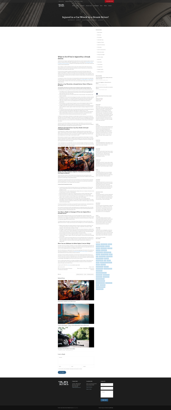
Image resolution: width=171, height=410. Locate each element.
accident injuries (104, 244)
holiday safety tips (100, 258)
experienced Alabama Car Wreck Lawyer (80, 251)
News (101, 5)
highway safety (109, 256)
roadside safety (99, 274)
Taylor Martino (106, 276)
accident (98, 244)
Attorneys (82, 5)
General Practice (80, 274)
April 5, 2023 (61, 326)
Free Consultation (109, 1)
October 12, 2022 (62, 350)
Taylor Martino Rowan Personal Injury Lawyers (104, 95)
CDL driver (98, 250)
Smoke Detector (106, 274)
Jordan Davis (98, 140)
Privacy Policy (76, 407)
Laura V (97, 215)
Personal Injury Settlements (101, 272)
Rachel (97, 169)
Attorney (107, 246)
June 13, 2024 (61, 303)
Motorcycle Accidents (101, 52)
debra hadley (98, 227)
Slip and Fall (99, 59)
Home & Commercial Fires (102, 49)
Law (85, 274)
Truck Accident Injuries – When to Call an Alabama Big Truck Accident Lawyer (73, 325)
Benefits (98, 248)
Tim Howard (98, 179)
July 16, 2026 (98, 89)
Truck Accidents (100, 64)
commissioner (104, 250)
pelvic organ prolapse (107, 268)
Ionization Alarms (99, 260)
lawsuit (108, 260)
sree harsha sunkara (99, 191)
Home (73, 5)
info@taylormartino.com (69, 1)
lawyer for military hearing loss (106, 262)
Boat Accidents (100, 32)
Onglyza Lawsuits (99, 268)
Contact (110, 5)
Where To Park (88, 389)
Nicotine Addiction (100, 266)
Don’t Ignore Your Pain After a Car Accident (66, 348)
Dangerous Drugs (99, 252)
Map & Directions (89, 387)
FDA (97, 256)
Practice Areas (89, 5)
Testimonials (96, 5)
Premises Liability (100, 57)
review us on (98, 100)
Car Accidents (100, 37)
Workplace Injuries (100, 69)
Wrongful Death (100, 66)
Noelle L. (97, 124)
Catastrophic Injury (100, 39)
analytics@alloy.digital (103, 89)
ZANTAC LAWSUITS (101, 71)
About (77, 5)
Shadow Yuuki (98, 159)
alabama (110, 244)
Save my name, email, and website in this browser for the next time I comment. (70, 368)
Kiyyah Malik (98, 148)
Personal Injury (90, 274)
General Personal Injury (101, 44)
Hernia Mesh (99, 47)
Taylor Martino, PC (67, 303)
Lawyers (98, 264)
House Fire (106, 258)
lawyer (98, 262)
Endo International (105, 254)
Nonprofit (106, 266)
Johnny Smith (98, 104)
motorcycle (103, 264)
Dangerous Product (107, 252)
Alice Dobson (98, 203)
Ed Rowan (98, 254)
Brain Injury (99, 34)
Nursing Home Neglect (101, 54)
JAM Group (111, 407)
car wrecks (110, 248)
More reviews (98, 238)
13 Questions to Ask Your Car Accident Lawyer (67, 301)
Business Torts (103, 248)
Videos (105, 5)
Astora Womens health (100, 246)
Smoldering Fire (99, 276)
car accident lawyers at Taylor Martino (87, 79)
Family (111, 254)
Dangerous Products (101, 42)
